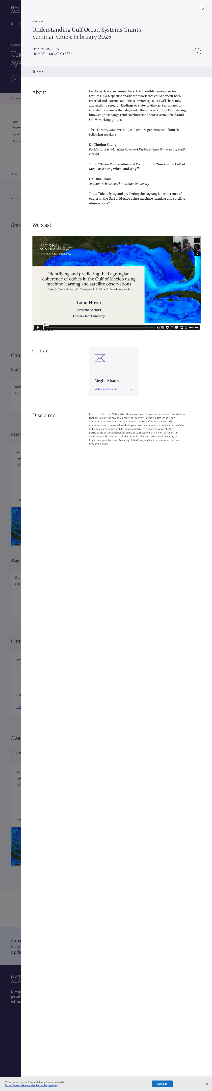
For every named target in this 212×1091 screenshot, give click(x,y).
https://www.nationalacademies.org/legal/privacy (31, 1085)
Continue (162, 1084)
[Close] (206, 1084)
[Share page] (197, 52)
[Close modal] (202, 9)
